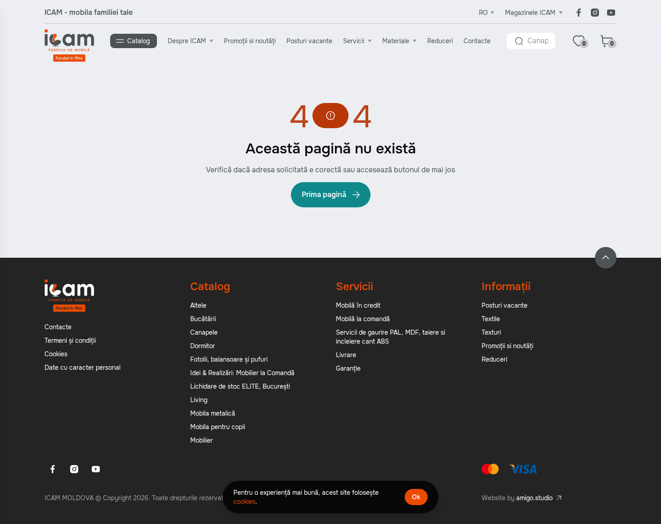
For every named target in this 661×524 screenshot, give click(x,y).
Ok (416, 497)
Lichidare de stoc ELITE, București (240, 386)
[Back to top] (605, 258)
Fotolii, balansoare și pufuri (229, 359)
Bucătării (203, 319)
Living (198, 400)
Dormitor (202, 346)
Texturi (491, 332)
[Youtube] (611, 12)
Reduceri (440, 41)
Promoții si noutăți (250, 41)
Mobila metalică (212, 413)
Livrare (346, 355)
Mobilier (201, 440)
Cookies (56, 354)
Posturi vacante (309, 41)
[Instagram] (595, 12)
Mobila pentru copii (217, 427)
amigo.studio (534, 498)
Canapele (204, 332)
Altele (198, 305)
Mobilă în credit (358, 305)
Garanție (348, 368)
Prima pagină (324, 194)
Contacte (477, 41)
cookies (244, 501)
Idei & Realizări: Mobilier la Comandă (242, 373)
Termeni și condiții (70, 340)
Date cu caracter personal (83, 367)
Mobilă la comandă (363, 319)
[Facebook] (578, 12)
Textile (491, 319)
